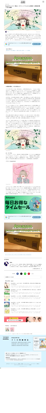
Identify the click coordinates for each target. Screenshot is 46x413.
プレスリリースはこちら (14, 363)
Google (27, 340)
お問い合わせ (8, 363)
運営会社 (38, 363)
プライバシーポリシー (27, 363)
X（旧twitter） (21, 274)
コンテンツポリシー (33, 363)
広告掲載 (19, 363)
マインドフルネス (8, 254)
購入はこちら (35, 348)
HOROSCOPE (19, 345)
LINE (25, 274)
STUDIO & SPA (25, 345)
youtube (22, 340)
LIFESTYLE (14, 345)
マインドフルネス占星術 (19, 254)
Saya (24, 254)
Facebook (17, 274)
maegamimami (29, 254)
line (25, 340)
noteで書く (32, 274)
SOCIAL (29, 342)
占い (13, 254)
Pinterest (29, 274)
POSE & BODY (14, 342)
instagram (17, 340)
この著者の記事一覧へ (36, 268)
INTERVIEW (14, 344)
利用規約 (22, 363)
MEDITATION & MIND (22, 342)
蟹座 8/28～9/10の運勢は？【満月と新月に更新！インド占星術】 (18, 50)
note (20, 340)
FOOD (18, 344)
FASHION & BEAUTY (24, 344)
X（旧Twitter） (14, 340)
